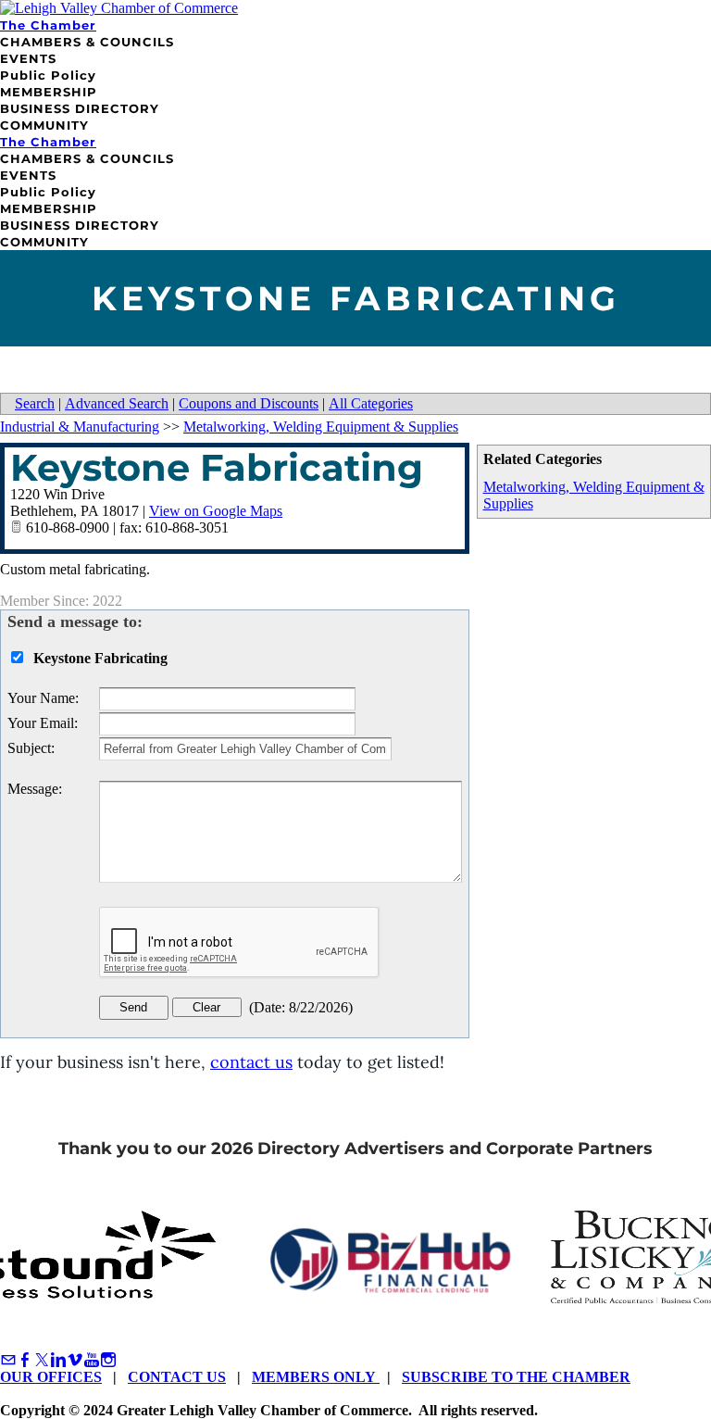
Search (35, 403)
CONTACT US (177, 1377)
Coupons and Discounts (248, 403)
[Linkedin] (58, 1360)
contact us (251, 1062)
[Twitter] (41, 1360)
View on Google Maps (215, 511)
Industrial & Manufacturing (79, 426)
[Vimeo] (75, 1360)
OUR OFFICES (51, 1377)
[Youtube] (91, 1360)
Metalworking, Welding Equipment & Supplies (320, 426)
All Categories (371, 403)
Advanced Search (116, 403)
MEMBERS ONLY (316, 1377)
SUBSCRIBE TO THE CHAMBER (516, 1377)
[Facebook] (25, 1360)
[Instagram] (108, 1360)
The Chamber (48, 25)
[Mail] (8, 1360)
